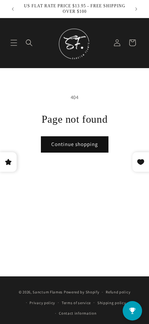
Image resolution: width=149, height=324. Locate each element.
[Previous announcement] (12, 9)
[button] (13, 42)
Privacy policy (42, 302)
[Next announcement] (136, 9)
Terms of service (76, 302)
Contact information (77, 313)
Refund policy (118, 292)
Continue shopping (74, 144)
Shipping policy (111, 302)
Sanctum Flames (48, 292)
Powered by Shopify (81, 292)
